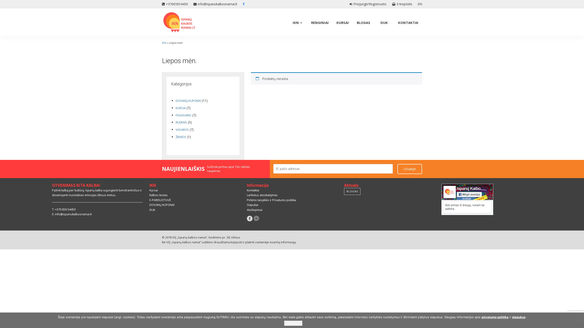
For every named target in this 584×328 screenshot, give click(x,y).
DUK (384, 22)
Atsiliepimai (254, 210)
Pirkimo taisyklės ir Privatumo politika (271, 200)
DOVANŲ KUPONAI (162, 205)
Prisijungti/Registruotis (369, 4)
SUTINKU (293, 323)
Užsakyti (410, 169)
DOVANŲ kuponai (188, 101)
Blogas (363, 22)
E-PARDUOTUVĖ (160, 200)
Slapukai (252, 205)
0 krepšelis (404, 4)
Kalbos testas (158, 195)
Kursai (342, 22)
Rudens (181, 122)
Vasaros (182, 130)
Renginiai (320, 22)
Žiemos (181, 137)
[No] (578, 320)
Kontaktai (408, 22)
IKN (296, 22)
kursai (181, 108)
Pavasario (183, 115)
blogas (352, 191)
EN (420, 4)
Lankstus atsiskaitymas (262, 195)
